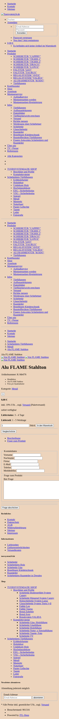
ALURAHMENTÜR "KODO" (28, 80)
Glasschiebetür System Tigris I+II (35, 603)
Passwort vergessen (22, 37)
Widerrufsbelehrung (16, 527)
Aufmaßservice (20, 97)
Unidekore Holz (21, 185)
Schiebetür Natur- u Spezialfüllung (35, 630)
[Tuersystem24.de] (10, 14)
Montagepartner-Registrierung (27, 102)
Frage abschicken (10, 507)
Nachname (9, 458)
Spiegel (16, 196)
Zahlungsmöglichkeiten (18, 547)
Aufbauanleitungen (22, 110)
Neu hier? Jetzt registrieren (26, 40)
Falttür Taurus (26, 609)
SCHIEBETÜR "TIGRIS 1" (27, 59)
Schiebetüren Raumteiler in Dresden (24, 575)
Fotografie (18, 215)
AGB (10, 525)
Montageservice (14, 94)
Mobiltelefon (10, 470)
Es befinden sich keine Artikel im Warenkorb (34, 45)
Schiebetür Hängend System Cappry (36, 598)
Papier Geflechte (21, 207)
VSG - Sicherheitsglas (23, 193)
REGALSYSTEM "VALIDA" (28, 78)
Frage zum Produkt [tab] (16, 441)
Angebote (12, 91)
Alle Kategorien (15, 156)
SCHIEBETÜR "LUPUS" (26, 67)
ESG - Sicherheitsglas (23, 190)
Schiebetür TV (26, 636)
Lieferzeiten (13, 544)
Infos (9, 105)
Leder (16, 212)
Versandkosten (14, 550)
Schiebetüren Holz (16, 564)
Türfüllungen (19, 83)
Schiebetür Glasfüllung (30, 625)
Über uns (11, 145)
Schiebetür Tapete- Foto (30, 633)
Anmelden (21, 33)
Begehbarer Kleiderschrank (26, 134)
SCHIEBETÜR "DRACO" (26, 64)
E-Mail (7, 464)
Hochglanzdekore (21, 188)
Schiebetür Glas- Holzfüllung (33, 622)
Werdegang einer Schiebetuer (27, 124)
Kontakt (11, 6)
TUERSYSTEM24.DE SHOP (22, 169)
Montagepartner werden (24, 99)
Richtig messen (20, 121)
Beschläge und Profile (23, 171)
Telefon (7, 467)
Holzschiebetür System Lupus (33, 601)
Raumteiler (18, 132)
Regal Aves (24, 614)
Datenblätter (19, 113)
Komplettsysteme (21, 174)
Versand (17, 118)
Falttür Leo (24, 606)
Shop (9, 88)
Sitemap (11, 9)
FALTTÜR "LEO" (22, 70)
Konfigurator (13, 86)
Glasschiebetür (20, 129)
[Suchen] (36, 20)
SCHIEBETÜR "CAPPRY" (27, 56)
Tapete (16, 209)
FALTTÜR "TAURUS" (25, 72)
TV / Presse (12, 148)
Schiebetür (18, 126)
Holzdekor (18, 182)
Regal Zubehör (26, 611)
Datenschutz (13, 522)
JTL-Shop (24, 715)
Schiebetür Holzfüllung (30, 628)
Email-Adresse (11, 694)
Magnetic (17, 201)
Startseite (11, 3)
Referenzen (12, 151)
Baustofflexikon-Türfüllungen (27, 137)
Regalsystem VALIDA (30, 617)
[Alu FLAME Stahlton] (13, 357)
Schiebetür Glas (14, 567)
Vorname (8, 455)
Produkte (11, 53)
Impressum (12, 533)
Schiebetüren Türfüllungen (20, 177)
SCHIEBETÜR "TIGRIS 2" (27, 61)
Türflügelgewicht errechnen (26, 116)
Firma (6, 461)
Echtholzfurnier (20, 180)
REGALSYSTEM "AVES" (26, 75)
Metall (16, 198)
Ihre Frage (8, 479)
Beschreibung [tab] (13, 438)
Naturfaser (18, 204)
